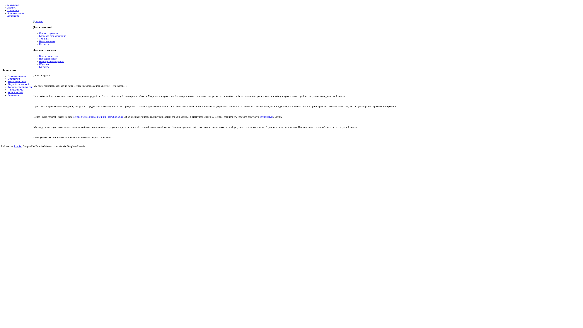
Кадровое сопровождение (52, 36)
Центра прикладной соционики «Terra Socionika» (98, 117)
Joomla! (18, 146)
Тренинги (44, 38)
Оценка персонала (48, 33)
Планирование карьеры (51, 61)
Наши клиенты (47, 41)
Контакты (44, 44)
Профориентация (48, 58)
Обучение (44, 64)
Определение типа (48, 56)
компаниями (266, 117)
